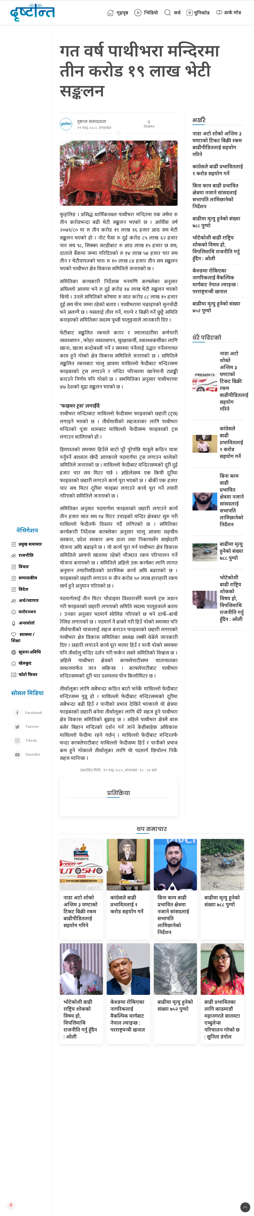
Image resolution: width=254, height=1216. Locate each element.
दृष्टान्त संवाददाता (91, 121)
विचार (24, 566)
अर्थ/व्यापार (29, 600)
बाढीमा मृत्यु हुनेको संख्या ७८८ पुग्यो (216, 222)
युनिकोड (202, 12)
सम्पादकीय (28, 578)
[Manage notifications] (11, 1205)
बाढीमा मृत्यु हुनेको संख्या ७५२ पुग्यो (216, 307)
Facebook (33, 712)
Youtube (32, 754)
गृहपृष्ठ (122, 12)
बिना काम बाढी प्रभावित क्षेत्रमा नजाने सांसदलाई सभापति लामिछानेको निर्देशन (215, 196)
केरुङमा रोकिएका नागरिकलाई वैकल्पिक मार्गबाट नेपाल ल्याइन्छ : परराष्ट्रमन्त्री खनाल (215, 281)
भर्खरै (199, 120)
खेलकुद (25, 663)
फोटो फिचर (28, 674)
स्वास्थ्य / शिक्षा (22, 637)
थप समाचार (152, 829)
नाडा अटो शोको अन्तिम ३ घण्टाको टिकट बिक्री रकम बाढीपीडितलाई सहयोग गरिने (217, 144)
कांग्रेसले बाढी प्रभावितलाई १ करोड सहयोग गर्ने (217, 170)
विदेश (23, 589)
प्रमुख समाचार (30, 544)
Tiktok (30, 740)
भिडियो (151, 12)
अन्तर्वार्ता (26, 623)
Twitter (31, 726)
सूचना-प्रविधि (30, 652)
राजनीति (26, 555)
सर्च (177, 12)
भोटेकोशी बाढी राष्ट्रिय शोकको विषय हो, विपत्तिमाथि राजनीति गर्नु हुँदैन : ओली (216, 248)
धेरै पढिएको (207, 338)
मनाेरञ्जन (27, 612)
